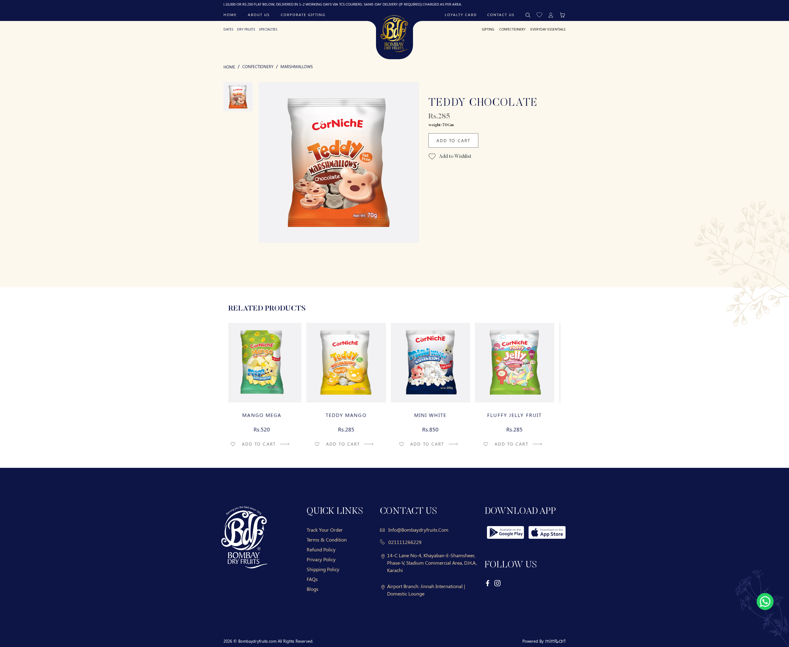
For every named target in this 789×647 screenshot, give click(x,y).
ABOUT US (259, 14)
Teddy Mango (352, 415)
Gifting (488, 29)
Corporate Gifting (303, 14)
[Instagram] (497, 583)
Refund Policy (321, 549)
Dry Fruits (246, 29)
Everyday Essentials (548, 29)
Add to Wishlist (454, 156)
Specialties (268, 29)
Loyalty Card (461, 14)
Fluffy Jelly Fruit (520, 415)
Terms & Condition (327, 539)
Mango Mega (268, 415)
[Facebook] (488, 583)
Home (230, 14)
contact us (500, 14)
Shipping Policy (323, 569)
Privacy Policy (321, 559)
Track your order (325, 529)
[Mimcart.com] (556, 641)
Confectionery (512, 29)
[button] (539, 14)
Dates (228, 29)
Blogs (312, 589)
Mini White (436, 415)
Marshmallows (296, 66)
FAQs (312, 579)
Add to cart (266, 444)
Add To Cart (453, 140)
